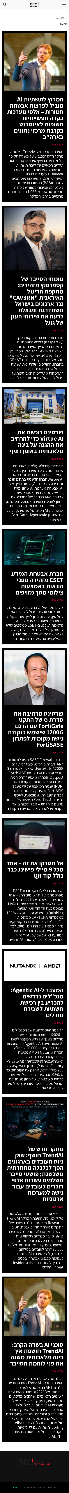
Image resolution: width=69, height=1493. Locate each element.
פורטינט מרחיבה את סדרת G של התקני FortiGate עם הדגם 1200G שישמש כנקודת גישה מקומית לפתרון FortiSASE (35, 729)
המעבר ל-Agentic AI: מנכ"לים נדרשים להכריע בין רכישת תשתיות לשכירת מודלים (37, 1002)
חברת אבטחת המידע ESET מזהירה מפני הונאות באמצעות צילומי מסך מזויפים (37, 582)
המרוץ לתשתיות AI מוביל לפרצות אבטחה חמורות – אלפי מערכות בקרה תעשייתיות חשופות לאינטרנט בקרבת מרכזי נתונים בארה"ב (35, 118)
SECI (62, 18)
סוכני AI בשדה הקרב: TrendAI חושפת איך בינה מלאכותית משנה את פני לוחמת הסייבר (36, 1353)
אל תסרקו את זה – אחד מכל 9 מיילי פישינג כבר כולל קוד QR (34, 869)
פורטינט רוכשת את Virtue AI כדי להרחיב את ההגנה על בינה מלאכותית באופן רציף (36, 441)
